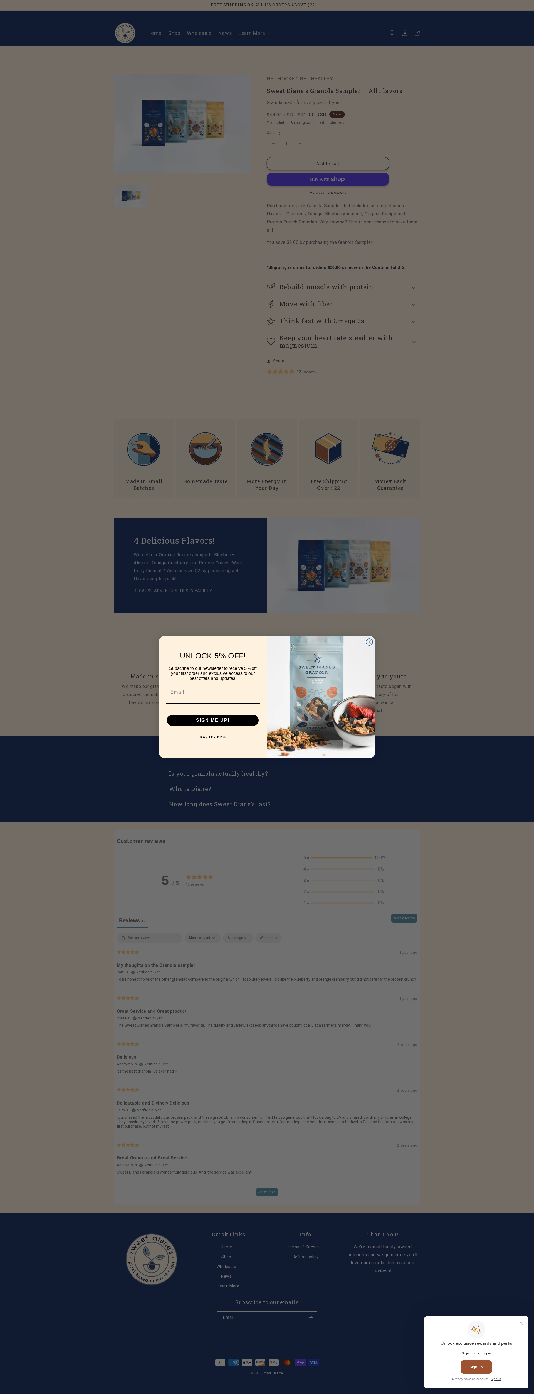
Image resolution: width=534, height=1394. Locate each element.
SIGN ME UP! (213, 720)
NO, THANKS (213, 737)
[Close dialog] (369, 642)
